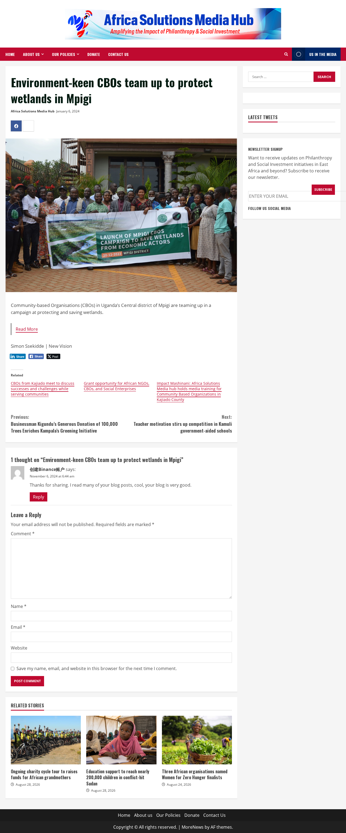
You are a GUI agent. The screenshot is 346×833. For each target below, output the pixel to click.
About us (31, 54)
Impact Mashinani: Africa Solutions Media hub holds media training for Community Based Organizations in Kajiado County (189, 391)
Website (19, 648)
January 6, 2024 (67, 111)
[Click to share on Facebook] (16, 126)
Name (18, 606)
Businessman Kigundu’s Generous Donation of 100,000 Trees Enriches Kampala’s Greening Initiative (64, 423)
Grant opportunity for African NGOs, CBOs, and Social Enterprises (116, 386)
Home (10, 54)
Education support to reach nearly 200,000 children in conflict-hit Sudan (121, 740)
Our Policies (63, 54)
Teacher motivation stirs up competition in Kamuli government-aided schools (183, 423)
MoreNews (193, 827)
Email (18, 627)
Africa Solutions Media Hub (33, 111)
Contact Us (118, 54)
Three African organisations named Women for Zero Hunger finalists (197, 740)
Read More (27, 329)
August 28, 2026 (28, 784)
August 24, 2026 (179, 784)
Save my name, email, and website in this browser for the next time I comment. (96, 668)
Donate (93, 54)
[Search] (286, 54)
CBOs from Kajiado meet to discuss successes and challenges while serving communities (42, 389)
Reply (38, 497)
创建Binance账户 (47, 469)
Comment (23, 534)
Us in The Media (323, 54)
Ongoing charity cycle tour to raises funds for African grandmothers (46, 740)
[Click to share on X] (28, 126)
